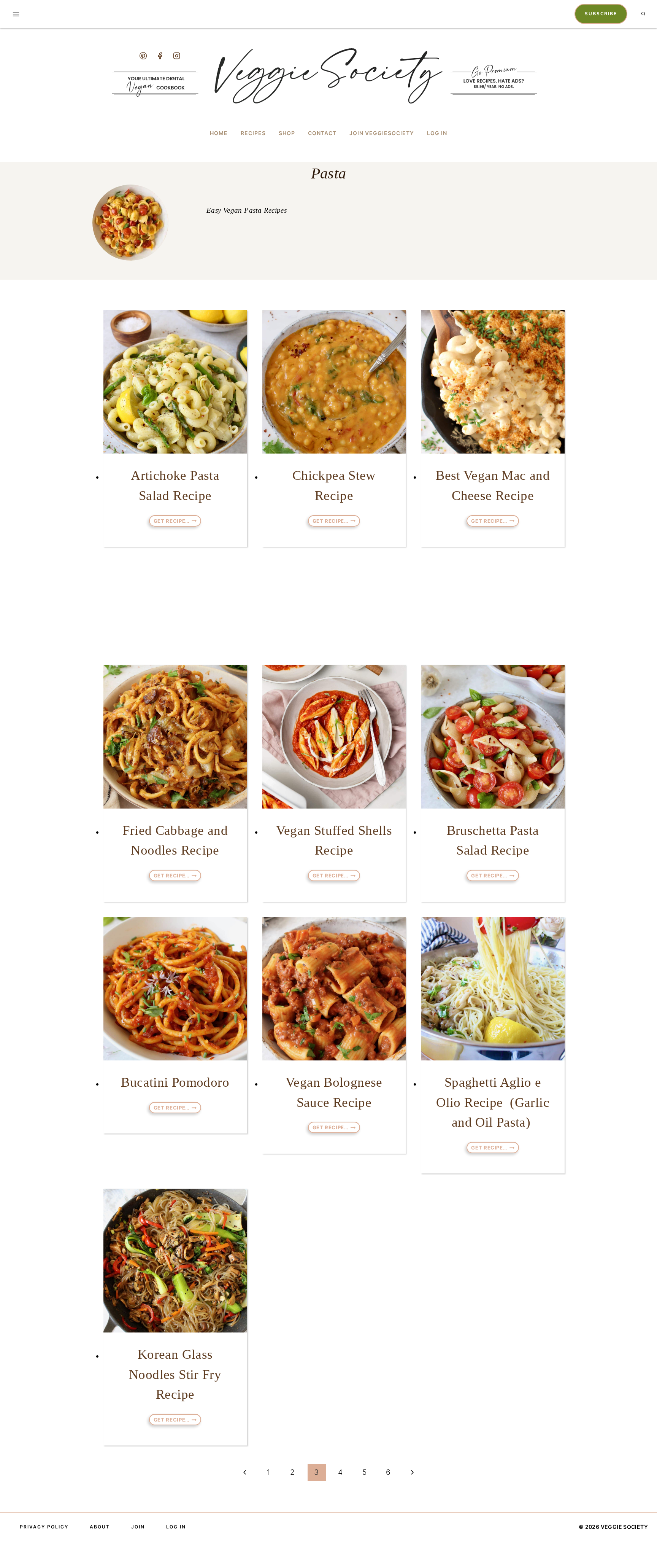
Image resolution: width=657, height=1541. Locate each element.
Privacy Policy (44, 1526)
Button (471, 73)
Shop (287, 133)
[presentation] (175, 382)
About (100, 1526)
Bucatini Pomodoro (175, 1082)
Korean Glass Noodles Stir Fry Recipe (175, 1374)
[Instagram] (177, 55)
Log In (437, 133)
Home (219, 133)
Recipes (253, 133)
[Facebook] (159, 55)
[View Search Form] (643, 14)
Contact (322, 133)
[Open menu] (16, 14)
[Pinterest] (143, 55)
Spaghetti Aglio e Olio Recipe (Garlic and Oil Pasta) (492, 1102)
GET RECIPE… (178, 521)
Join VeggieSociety (381, 133)
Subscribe (601, 14)
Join (138, 1526)
